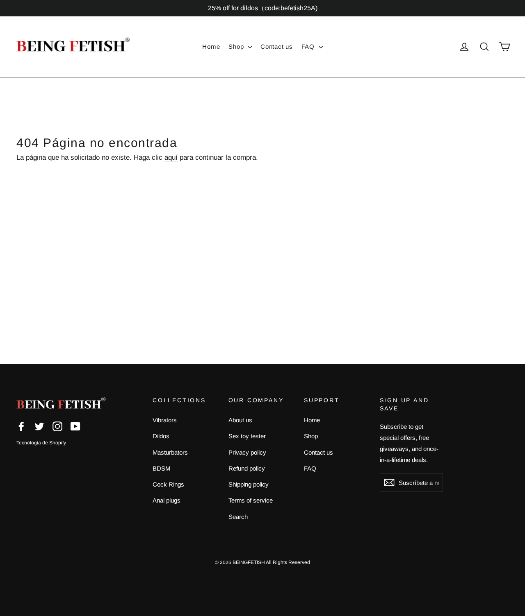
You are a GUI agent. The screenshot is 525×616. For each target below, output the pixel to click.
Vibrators (165, 420)
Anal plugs (166, 500)
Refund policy (246, 468)
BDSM (161, 468)
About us (240, 420)
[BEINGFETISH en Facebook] (21, 426)
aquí (171, 157)
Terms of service (250, 500)
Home (211, 46)
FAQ (309, 46)
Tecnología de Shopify (41, 443)
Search (238, 516)
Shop (237, 46)
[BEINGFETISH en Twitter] (39, 426)
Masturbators (170, 452)
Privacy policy (247, 452)
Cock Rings (168, 484)
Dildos (161, 436)
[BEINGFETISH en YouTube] (75, 426)
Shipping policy (248, 484)
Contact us (276, 46)
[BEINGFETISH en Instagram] (57, 426)
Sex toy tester (247, 436)
